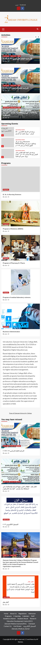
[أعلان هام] (20, 587)
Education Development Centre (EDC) (20, 621)
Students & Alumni (9, 618)
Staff (33, 616)
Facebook (23, 5)
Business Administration (11, 331)
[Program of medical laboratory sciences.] (20, 282)
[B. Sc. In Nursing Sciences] (20, 179)
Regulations (23, 613)
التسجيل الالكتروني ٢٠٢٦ (10, 524)
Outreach (31, 624)
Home (6, 613)
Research (33, 618)
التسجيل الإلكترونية (29, 626)
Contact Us (8, 626)
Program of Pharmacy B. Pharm (14, 263)
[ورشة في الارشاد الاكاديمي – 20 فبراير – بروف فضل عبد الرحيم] (7, 131)
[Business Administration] (20, 316)
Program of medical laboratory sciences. (17, 297)
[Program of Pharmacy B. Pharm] (20, 248)
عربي (17, 5)
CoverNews (30, 639)
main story (6, 56)
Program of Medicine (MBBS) (13, 229)
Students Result (23, 618)
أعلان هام (6, 602)
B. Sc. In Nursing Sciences (12, 194)
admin (5, 61)
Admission (32, 613)
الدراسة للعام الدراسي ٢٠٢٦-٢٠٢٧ (17, 59)
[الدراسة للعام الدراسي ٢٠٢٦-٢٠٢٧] (20, 51)
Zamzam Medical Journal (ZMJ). (15, 624)
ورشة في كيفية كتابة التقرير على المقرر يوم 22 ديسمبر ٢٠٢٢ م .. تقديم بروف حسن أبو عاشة (27, 154)
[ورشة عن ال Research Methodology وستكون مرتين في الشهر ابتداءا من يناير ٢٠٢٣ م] (7, 142)
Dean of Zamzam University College (20, 413)
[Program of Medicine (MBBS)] (20, 213)
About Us (13, 613)
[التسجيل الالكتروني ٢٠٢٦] (20, 509)
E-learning (17, 616)
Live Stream (17, 626)
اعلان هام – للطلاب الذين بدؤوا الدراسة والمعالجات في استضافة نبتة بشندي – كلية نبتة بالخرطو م (20, 112)
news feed (13, 56)
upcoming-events (20, 129)
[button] (3, 29)
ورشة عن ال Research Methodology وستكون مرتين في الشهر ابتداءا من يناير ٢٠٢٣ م (26, 143)
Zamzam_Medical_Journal (20, 629)
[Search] (37, 29)
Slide (19, 56)
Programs (5, 189)
